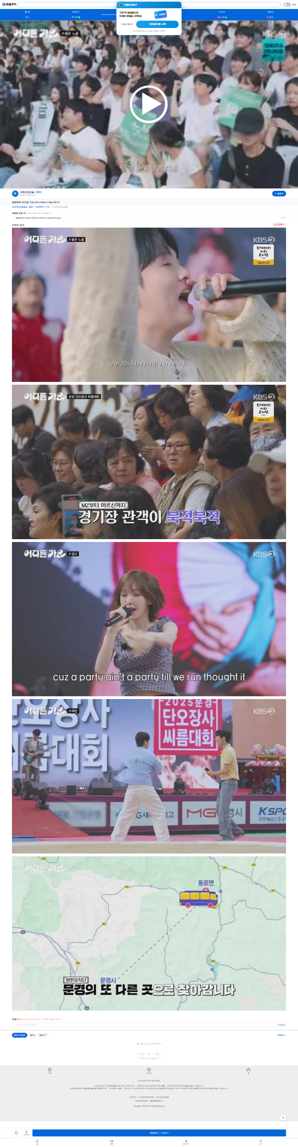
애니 (27, 17)
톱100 (27, 12)
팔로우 (42, 1035)
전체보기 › (282, 1035)
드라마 (222, 12)
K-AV (222, 17)
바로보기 (159, 1133)
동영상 (270, 12)
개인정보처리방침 (146, 1097)
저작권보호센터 (141, 1101)
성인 (271, 17)
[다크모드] (287, 5)
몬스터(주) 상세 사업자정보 (149, 1081)
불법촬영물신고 (156, 1101)
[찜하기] (16, 1132)
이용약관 (132, 1097)
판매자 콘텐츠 (19, 1035)
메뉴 (294, 4)
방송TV (76, 12)
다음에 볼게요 (127, 24)
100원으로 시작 (157, 24)
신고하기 (280, 224)
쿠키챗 (74, 17)
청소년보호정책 (162, 1097)
